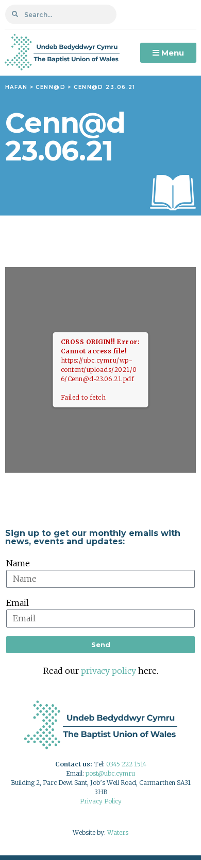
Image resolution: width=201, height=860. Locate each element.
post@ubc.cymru (110, 773)
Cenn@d (50, 87)
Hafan (16, 87)
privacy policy (108, 671)
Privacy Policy (101, 801)
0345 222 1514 (126, 764)
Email (17, 603)
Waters (117, 832)
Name (18, 563)
